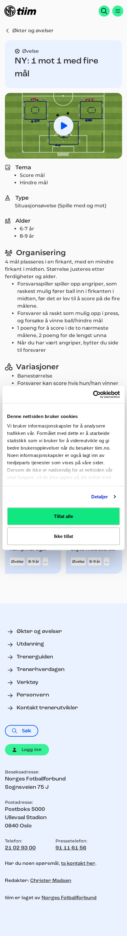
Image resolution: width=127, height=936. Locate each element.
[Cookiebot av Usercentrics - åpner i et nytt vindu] (93, 395)
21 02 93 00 (20, 848)
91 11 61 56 (70, 848)
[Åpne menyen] (117, 11)
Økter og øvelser (33, 30)
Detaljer (99, 496)
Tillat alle (63, 516)
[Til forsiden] (20, 11)
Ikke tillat (63, 536)
